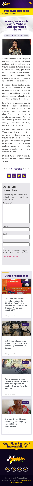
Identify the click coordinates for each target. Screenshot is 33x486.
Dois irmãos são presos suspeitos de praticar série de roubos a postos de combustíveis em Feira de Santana (16, 383)
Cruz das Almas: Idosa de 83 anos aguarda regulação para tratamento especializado (16, 422)
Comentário (7, 203)
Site (4, 241)
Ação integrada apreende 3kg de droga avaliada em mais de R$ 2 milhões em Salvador (16, 344)
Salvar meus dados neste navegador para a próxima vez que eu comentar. (16, 251)
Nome (5, 226)
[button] (9, 176)
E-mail (5, 234)
